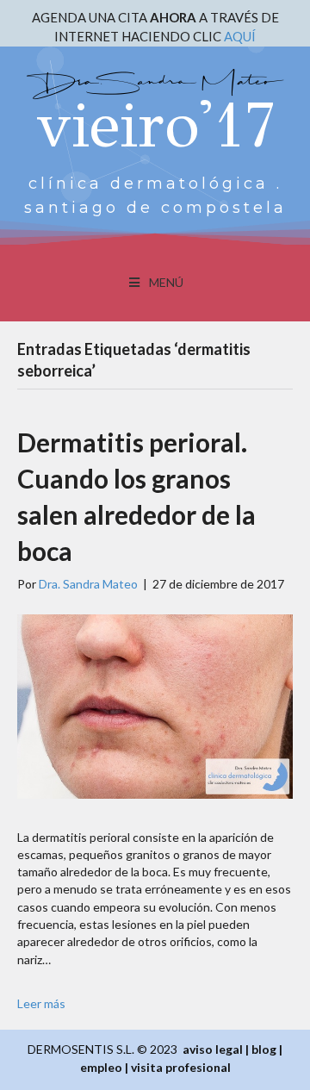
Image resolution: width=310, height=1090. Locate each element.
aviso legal (213, 1049)
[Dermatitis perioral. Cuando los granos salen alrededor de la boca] (155, 704)
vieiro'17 (155, 125)
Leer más (41, 1003)
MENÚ (166, 282)
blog (263, 1049)
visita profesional (181, 1067)
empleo (101, 1067)
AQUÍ (240, 36)
